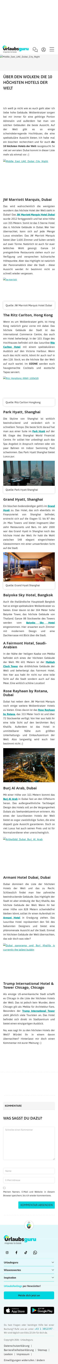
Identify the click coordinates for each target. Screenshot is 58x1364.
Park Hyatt (38, 431)
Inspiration (10, 1277)
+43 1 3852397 (43, 1328)
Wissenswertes (12, 1270)
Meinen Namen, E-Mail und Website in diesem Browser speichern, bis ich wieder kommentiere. (29, 1193)
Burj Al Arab (10, 798)
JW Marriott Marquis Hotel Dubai (36, 214)
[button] (29, 1295)
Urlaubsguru (11, 1262)
